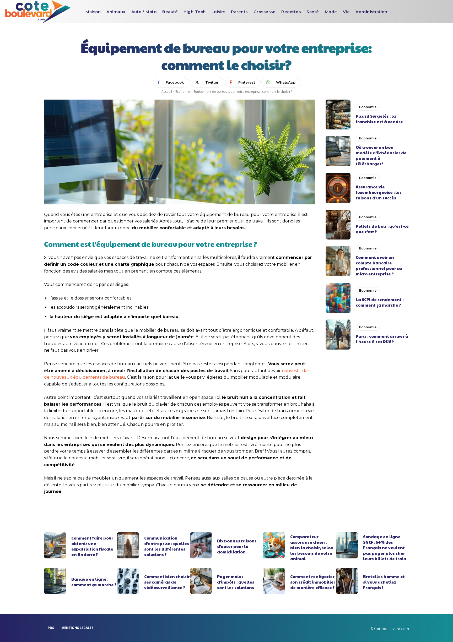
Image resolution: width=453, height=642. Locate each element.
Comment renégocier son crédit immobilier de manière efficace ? (312, 582)
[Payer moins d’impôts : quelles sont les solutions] (201, 581)
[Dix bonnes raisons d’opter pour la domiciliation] (201, 545)
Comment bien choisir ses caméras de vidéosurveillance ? (167, 582)
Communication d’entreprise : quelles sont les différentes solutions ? (166, 546)
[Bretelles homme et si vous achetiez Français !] (347, 581)
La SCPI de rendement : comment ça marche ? (379, 302)
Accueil (166, 91)
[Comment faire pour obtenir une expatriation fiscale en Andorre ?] (55, 545)
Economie (182, 91)
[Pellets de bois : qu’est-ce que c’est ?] (338, 225)
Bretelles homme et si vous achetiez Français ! (384, 582)
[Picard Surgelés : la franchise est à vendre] (338, 114)
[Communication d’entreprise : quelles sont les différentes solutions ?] (128, 545)
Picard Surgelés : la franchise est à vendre (379, 118)
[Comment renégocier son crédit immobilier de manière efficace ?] (274, 581)
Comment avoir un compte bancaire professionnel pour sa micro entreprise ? (379, 265)
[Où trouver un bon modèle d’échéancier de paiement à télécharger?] (338, 151)
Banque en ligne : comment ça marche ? (94, 581)
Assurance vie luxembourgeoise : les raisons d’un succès (379, 192)
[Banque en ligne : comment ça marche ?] (55, 581)
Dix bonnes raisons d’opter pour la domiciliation (237, 546)
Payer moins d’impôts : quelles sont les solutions (235, 582)
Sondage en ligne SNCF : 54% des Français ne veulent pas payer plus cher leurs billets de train (384, 547)
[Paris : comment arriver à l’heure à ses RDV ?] (338, 334)
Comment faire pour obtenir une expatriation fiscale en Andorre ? (92, 546)
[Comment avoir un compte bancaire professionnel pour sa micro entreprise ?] (338, 261)
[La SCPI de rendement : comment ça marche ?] (338, 298)
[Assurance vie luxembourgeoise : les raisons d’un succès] (338, 188)
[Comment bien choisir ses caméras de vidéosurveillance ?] (128, 581)
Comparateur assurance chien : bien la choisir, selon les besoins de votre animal (311, 547)
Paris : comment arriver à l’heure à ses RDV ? (382, 338)
